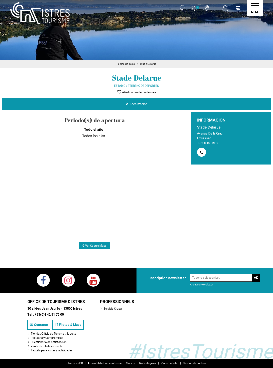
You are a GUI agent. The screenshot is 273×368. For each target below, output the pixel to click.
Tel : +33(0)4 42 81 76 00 (45, 314)
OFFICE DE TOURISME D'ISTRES (56, 301)
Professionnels (117, 301)
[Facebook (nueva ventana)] (43, 280)
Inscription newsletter (168, 278)
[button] (238, 8)
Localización (138, 104)
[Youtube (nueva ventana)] (93, 280)
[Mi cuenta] (225, 8)
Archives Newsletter (201, 284)
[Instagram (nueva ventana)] (68, 280)
